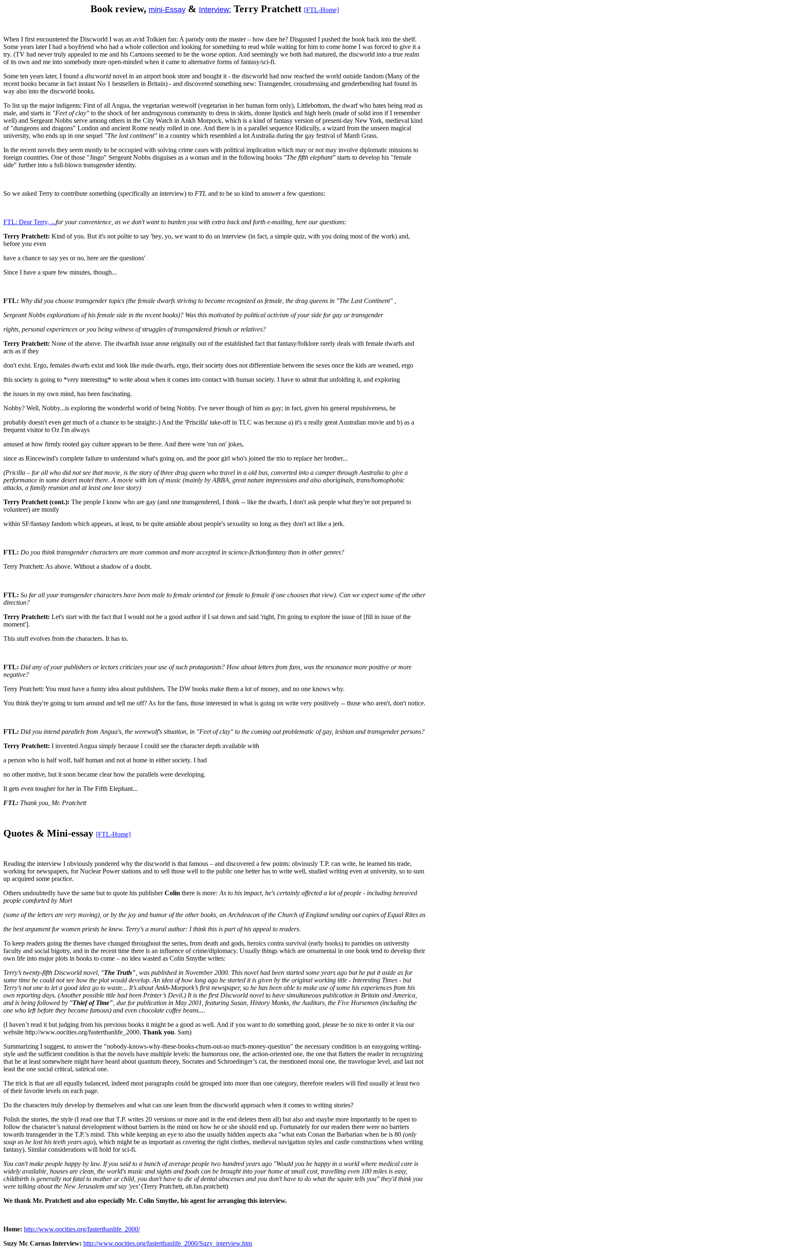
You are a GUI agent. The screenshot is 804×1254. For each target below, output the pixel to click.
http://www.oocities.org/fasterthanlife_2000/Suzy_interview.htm (167, 1243)
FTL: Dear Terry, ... (29, 221)
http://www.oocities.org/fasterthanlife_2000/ (82, 1229)
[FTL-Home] (321, 9)
